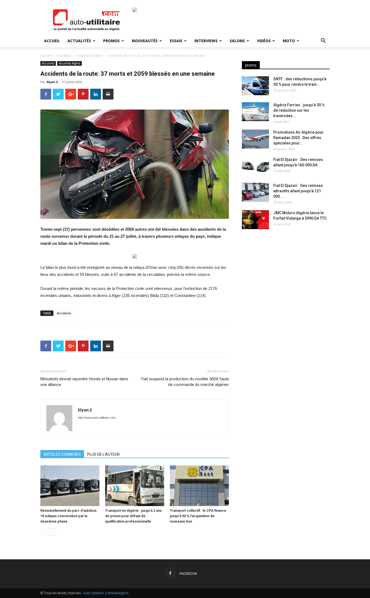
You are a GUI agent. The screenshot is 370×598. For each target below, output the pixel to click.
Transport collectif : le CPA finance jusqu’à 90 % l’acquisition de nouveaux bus (198, 515)
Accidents (64, 313)
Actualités (79, 40)
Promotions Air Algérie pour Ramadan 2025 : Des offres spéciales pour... (298, 137)
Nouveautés (145, 40)
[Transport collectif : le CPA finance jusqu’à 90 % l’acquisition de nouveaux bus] (199, 485)
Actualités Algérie (89, 55)
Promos (111, 40)
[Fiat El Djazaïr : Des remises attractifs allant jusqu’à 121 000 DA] (255, 192)
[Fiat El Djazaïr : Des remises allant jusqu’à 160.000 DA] (255, 166)
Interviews (206, 40)
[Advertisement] (286, 276)
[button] (323, 41)
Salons (237, 40)
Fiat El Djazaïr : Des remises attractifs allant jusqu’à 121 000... (298, 191)
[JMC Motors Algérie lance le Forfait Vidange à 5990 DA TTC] (255, 219)
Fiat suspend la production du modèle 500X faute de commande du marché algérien (185, 381)
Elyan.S (52, 82)
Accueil (52, 40)
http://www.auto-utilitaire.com (96, 417)
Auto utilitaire (93, 593)
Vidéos (264, 40)
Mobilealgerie (118, 593)
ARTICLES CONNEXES (62, 454)
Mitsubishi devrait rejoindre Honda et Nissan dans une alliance (84, 381)
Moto (289, 40)
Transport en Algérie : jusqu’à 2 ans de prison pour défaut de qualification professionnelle (133, 515)
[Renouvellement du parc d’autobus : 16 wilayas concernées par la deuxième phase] (69, 485)
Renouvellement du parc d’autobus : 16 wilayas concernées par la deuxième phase (69, 515)
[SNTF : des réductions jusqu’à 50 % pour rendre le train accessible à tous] (255, 85)
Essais (176, 40)
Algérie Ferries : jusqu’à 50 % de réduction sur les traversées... (299, 110)
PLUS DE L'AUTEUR (103, 454)
